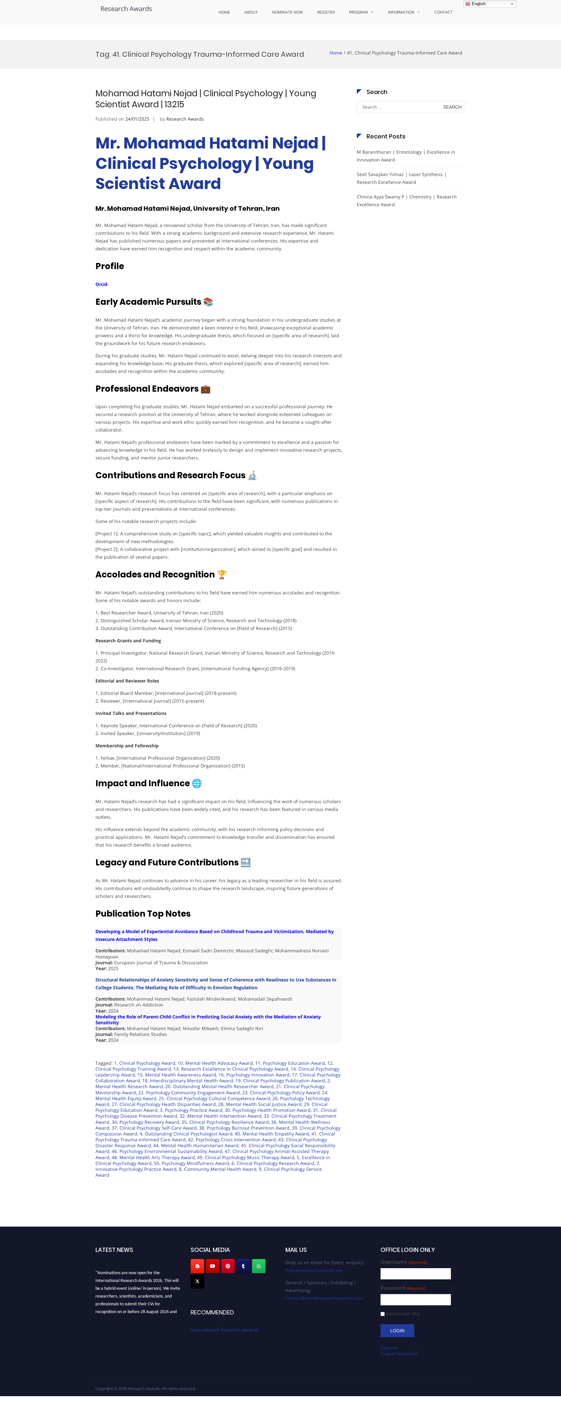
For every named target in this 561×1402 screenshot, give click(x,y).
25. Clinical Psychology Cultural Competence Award (214, 1098)
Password (403, 1288)
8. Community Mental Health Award (217, 1169)
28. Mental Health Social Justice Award (260, 1104)
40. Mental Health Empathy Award (272, 1134)
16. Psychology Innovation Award (254, 1075)
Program (358, 12)
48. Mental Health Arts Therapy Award (153, 1157)
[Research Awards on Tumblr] (243, 1266)
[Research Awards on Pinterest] (228, 1266)
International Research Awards (225, 1329)
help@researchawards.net (314, 1270)
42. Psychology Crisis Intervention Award (232, 1139)
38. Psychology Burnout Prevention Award (244, 1128)
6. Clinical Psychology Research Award (272, 1163)
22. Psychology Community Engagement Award (189, 1092)
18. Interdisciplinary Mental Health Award (187, 1080)
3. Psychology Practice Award (191, 1110)
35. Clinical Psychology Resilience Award (225, 1122)
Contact (443, 12)
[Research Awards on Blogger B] (197, 1266)
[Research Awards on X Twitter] (197, 1281)
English (478, 3)
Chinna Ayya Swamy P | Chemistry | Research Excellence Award (407, 201)
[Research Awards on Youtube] (212, 1266)
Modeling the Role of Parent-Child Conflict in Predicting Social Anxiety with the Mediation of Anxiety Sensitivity (208, 1020)
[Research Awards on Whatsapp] (259, 1266)
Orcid (101, 284)
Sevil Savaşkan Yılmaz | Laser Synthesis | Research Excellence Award (402, 178)
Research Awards (126, 8)
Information (401, 12)
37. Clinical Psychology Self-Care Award (154, 1128)
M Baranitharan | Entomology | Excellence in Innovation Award (406, 156)
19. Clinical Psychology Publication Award (280, 1080)
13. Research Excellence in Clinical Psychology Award (230, 1069)
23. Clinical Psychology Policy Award (281, 1092)
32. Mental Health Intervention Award (220, 1116)
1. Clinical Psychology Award (144, 1063)
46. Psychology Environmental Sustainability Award (167, 1151)
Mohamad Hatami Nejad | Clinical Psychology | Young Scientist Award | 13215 (205, 99)
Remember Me (402, 1314)
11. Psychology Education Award (290, 1063)
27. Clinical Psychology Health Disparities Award (164, 1104)
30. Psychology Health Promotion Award (268, 1110)
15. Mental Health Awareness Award (176, 1075)
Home (224, 12)
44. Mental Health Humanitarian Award (196, 1145)
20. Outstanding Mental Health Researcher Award (219, 1086)
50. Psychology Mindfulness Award (191, 1163)
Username (403, 1262)
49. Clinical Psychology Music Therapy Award (245, 1157)
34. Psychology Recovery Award (145, 1122)
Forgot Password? (399, 1353)
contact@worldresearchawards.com (324, 1298)
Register (326, 12)
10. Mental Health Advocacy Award (215, 1063)
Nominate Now (287, 12)
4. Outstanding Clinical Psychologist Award (186, 1134)
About (251, 12)
